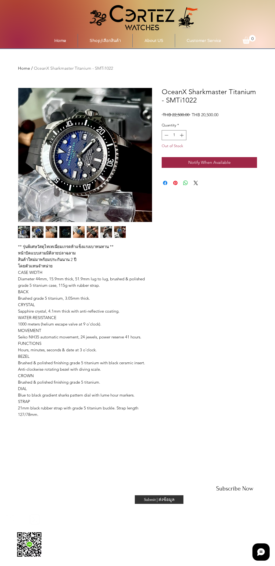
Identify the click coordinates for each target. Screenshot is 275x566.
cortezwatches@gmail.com (32, 481)
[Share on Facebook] (165, 183)
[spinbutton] (174, 135)
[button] (105, 40)
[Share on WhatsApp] (185, 183)
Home (24, 68)
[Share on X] (196, 183)
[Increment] (182, 135)
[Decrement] (165, 135)
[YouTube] (23, 519)
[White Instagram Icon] (34, 519)
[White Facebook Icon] (12, 519)
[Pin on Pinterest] (175, 183)
